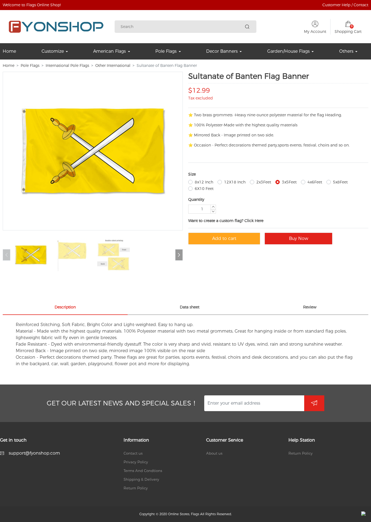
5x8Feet (340, 182)
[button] (179, 255)
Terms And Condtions (143, 470)
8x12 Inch (204, 182)
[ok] (314, 403)
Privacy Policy (136, 462)
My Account (315, 31)
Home (8, 65)
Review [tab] (309, 307)
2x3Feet (263, 182)
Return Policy (136, 488)
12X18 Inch (235, 182)
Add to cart (224, 238)
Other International (112, 65)
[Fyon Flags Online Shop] (56, 26)
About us (214, 453)
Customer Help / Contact (345, 4)
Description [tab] (65, 307)
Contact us (133, 453)
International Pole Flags (67, 65)
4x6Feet (314, 182)
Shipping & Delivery (141, 479)
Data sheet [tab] (189, 307)
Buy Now (298, 238)
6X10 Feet (204, 188)
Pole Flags (30, 65)
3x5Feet (289, 182)
